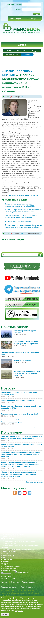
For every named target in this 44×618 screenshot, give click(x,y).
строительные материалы (12, 530)
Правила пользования (9, 587)
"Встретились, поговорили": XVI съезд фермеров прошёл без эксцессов (27, 373)
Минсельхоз (16, 196)
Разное (6, 561)
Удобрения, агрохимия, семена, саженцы (18, 549)
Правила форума (9, 570)
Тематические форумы (11, 566)
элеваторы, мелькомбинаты (13, 534)
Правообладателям (28, 587)
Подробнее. (19, 611)
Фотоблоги (21, 51)
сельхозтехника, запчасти (12, 522)
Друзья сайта (6, 576)
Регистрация (15, 19)
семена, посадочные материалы (15, 524)
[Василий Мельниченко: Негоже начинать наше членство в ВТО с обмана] (14, 100)
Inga (21, 97)
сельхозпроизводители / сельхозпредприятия (20, 520)
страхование (8, 528)
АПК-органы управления (12, 505)
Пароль (18, 9)
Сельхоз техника (9, 543)
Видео (35, 51)
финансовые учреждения (12, 532)
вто (9, 196)
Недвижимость (8, 555)
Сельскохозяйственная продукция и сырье (19, 541)
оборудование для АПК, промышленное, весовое (21, 516)
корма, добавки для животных (14, 514)
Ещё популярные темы (34, 482)
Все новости (38, 428)
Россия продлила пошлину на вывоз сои (17, 400)
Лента (8, 51)
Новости (8, 388)
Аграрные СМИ (9, 536)
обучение (6, 518)
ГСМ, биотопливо (9, 512)
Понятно (5, 615)
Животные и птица (10, 551)
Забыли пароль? (32, 19)
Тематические (12, 54)
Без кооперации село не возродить (18, 221)
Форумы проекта (9, 568)
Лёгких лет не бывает (22, 360)
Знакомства (7, 559)
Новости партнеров (8, 578)
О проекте (15, 582)
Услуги (5, 553)
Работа (6, 557)
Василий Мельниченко (29, 196)
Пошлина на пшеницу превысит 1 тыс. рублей (20, 414)
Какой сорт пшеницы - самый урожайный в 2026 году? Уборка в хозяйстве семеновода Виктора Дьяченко (20, 454)
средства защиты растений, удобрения (17, 526)
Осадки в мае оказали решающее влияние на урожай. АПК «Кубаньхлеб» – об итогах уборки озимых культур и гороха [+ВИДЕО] (20, 464)
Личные (27, 54)
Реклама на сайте (28, 582)
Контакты (4, 582)
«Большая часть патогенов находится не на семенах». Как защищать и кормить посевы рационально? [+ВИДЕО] (18, 474)
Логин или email (14, 4)
